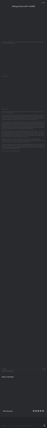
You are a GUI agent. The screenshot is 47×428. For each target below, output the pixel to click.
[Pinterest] (40, 411)
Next (43, 369)
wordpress (28, 425)
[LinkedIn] (38, 411)
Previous (4, 369)
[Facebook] (33, 411)
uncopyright (4, 425)
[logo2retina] (7, 1)
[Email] (43, 411)
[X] (36, 411)
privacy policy (17, 425)
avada (31, 425)
